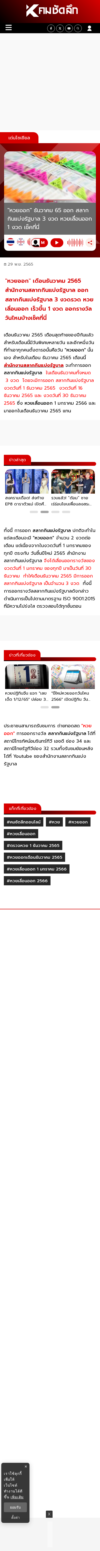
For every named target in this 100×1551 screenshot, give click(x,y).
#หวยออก (78, 822)
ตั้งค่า (15, 1517)
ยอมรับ (15, 1507)
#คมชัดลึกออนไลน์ (24, 822)
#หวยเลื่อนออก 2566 (27, 881)
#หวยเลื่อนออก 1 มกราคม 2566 (37, 869)
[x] (60, 28)
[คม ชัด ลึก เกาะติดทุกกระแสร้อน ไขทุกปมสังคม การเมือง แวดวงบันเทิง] (50, 11)
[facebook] (51, 28)
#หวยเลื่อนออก (21, 834)
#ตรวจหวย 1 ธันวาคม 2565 (33, 846)
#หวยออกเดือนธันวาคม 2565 (34, 857)
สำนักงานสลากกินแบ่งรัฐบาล (34, 365)
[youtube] (69, 28)
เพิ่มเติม (17, 1497)
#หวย (54, 822)
